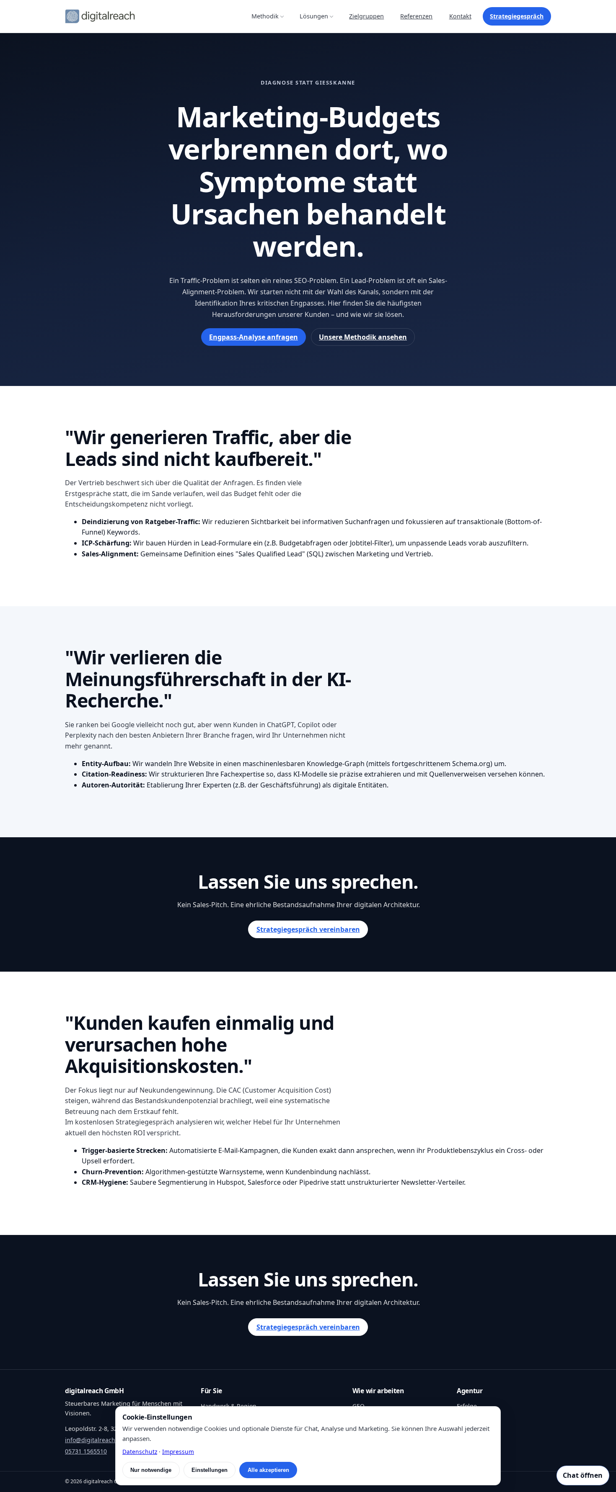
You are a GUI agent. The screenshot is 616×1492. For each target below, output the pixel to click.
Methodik (265, 16)
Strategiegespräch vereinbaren (308, 929)
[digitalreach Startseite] (100, 16)
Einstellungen (210, 1470)
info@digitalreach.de (94, 1440)
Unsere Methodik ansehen (363, 337)
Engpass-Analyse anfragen (253, 337)
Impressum (178, 1452)
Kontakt (460, 16)
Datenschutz (139, 1452)
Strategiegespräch (517, 16)
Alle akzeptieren (268, 1470)
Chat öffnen (583, 1475)
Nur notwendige (150, 1470)
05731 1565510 (86, 1451)
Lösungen (314, 16)
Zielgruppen (366, 16)
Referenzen (416, 16)
